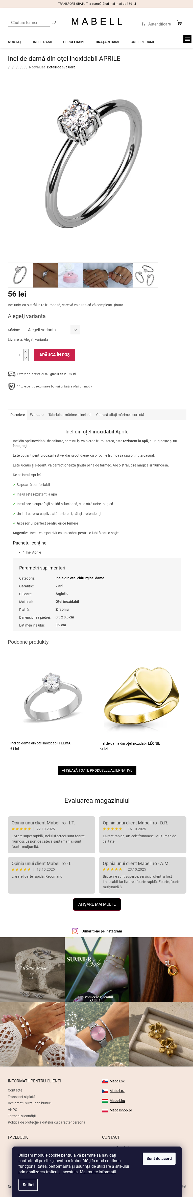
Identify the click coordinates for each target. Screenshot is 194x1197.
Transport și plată (21, 1097)
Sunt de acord (159, 1158)
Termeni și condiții (22, 1116)
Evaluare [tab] (36, 415)
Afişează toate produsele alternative (97, 770)
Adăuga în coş (54, 354)
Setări (28, 1184)
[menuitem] (15, 40)
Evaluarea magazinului (97, 800)
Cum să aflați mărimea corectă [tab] (120, 415)
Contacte (15, 1090)
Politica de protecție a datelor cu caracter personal (47, 1122)
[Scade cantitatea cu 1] (25, 358)
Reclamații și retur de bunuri (29, 1103)
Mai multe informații (98, 1171)
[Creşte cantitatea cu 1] (25, 352)
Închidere (45, 402)
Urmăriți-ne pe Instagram (102, 931)
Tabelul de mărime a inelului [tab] (69, 415)
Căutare (54, 22)
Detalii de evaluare (61, 67)
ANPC (12, 1110)
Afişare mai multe (97, 904)
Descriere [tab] (17, 415)
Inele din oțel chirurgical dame (80, 578)
